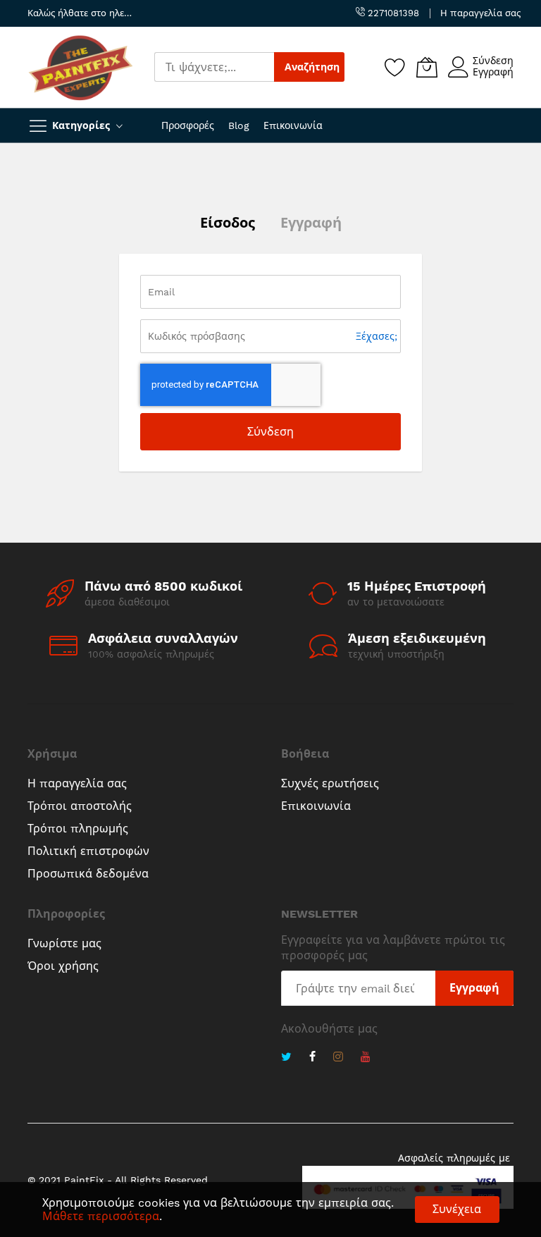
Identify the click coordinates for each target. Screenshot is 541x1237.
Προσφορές (187, 125)
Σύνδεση (493, 60)
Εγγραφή (493, 72)
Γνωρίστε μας (64, 943)
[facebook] (312, 1058)
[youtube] (366, 1058)
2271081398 (392, 13)
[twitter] (286, 1058)
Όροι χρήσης (63, 966)
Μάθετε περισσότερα (100, 1216)
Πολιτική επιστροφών (88, 851)
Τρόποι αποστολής (79, 806)
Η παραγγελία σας (480, 13)
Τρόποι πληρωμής (77, 828)
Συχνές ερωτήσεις (330, 783)
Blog (238, 125)
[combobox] (214, 67)
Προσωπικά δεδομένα (88, 873)
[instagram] (338, 1058)
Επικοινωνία (293, 125)
